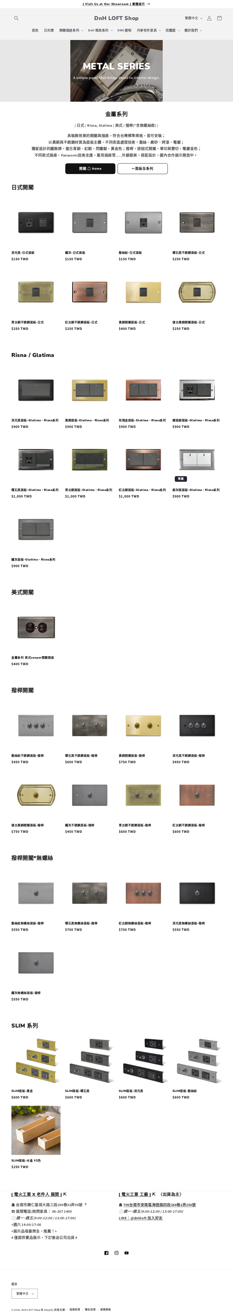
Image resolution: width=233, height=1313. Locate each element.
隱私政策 (90, 1309)
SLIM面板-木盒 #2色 (26, 1161)
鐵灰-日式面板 (75, 253)
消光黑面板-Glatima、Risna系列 (35, 420)
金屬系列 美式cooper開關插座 (32, 658)
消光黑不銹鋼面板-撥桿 (188, 756)
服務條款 (105, 1309)
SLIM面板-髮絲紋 (184, 1091)
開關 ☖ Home (90, 168)
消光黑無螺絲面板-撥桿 (188, 923)
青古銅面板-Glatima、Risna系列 (88, 490)
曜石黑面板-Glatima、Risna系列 (35, 490)
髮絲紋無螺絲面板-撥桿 (27, 923)
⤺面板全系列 (142, 168)
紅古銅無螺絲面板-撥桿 (135, 923)
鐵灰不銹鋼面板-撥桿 (79, 825)
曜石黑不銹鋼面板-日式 (188, 253)
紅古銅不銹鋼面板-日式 (81, 322)
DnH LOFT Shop (31, 1309)
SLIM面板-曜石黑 (77, 1091)
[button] (16, 18)
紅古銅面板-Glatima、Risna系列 (142, 490)
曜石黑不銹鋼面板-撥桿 (81, 756)
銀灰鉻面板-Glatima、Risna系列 (196, 490)
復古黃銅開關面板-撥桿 (27, 825)
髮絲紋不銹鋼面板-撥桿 (27, 756)
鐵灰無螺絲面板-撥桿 (26, 993)
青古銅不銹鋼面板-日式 (27, 322)
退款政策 (75, 1309)
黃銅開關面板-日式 (132, 322)
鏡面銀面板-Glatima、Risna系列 (196, 420)
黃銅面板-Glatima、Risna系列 (87, 420)
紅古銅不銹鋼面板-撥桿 (188, 825)
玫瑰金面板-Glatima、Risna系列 (142, 420)
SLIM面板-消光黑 (131, 1091)
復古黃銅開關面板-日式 (188, 322)
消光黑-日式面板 (23, 253)
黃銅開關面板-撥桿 (132, 756)
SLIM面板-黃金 (22, 1091)
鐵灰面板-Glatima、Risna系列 (33, 560)
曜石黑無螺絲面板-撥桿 (81, 923)
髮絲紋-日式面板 (130, 253)
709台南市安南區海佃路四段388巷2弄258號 (159, 1204)
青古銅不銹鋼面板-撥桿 (135, 825)
